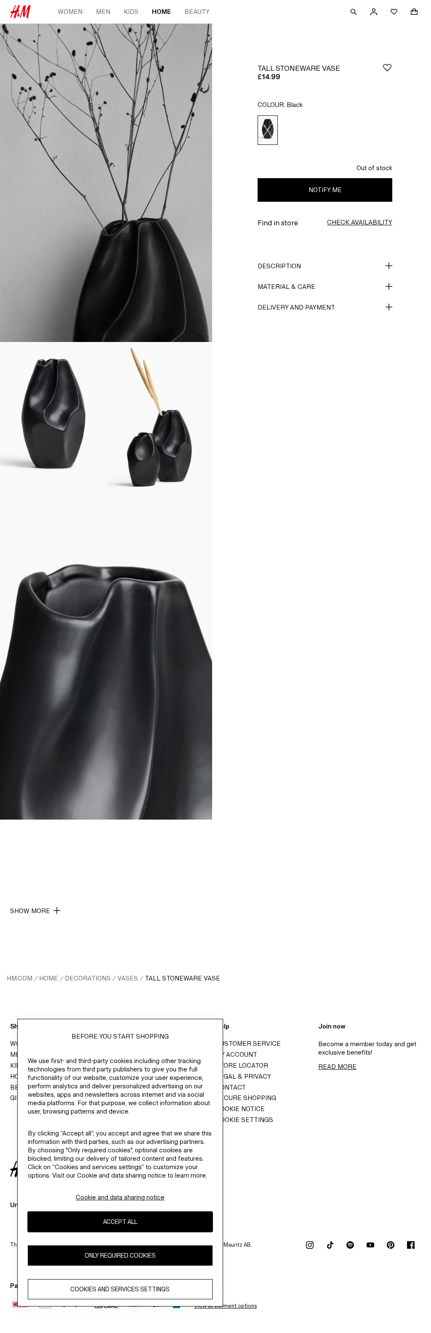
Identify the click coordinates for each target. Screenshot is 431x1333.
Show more (30, 910)
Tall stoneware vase (182, 978)
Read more (337, 1066)
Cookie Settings (244, 1119)
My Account (236, 1054)
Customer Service (248, 1043)
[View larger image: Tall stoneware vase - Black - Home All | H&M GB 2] (53, 421)
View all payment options (225, 1306)
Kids (131, 11)
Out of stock (374, 167)
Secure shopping (246, 1097)
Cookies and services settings (120, 1289)
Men (103, 11)
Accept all (120, 1221)
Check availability (359, 222)
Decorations (88, 978)
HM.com (19, 978)
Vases (127, 978)
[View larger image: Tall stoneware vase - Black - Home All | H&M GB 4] (106, 660)
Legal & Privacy (243, 1076)
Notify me (325, 189)
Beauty (197, 11)
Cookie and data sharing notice (120, 1197)
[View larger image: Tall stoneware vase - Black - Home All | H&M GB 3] (159, 421)
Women (70, 11)
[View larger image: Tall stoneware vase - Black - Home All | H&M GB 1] (106, 183)
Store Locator (242, 1065)
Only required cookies (120, 1255)
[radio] (268, 130)
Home (161, 11)
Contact (231, 1087)
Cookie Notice (240, 1108)
